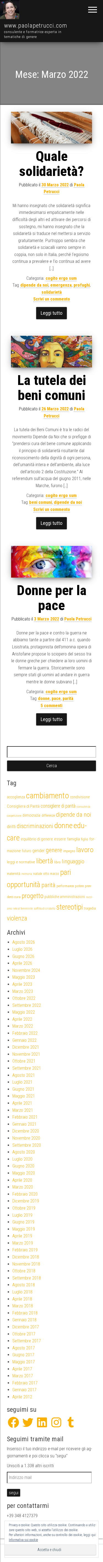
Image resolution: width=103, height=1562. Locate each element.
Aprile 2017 (22, 1369)
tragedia (90, 908)
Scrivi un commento (51, 299)
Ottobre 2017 (23, 1334)
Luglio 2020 (22, 1159)
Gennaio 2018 (24, 1319)
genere (54, 850)
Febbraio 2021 (25, 1117)
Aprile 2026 (22, 963)
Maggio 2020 (23, 1173)
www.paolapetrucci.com (35, 25)
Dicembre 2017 (25, 1326)
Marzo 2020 (22, 1187)
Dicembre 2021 (25, 1047)
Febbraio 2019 (25, 1249)
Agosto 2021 (23, 1075)
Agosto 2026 (23, 942)
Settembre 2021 (26, 1068)
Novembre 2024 (26, 970)
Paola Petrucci (77, 619)
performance (65, 886)
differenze (48, 815)
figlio (84, 839)
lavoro (84, 850)
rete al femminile (23, 908)
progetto (32, 896)
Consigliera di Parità (23, 806)
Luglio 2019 (22, 1215)
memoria (26, 874)
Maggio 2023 (23, 977)
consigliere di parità (58, 806)
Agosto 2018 (23, 1284)
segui (13, 1492)
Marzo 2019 (22, 1243)
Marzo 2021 (22, 1110)
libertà (44, 861)
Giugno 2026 (23, 956)
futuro (26, 851)
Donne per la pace (52, 598)
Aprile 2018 (22, 1299)
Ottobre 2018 (23, 1270)
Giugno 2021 (23, 1089)
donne (44, 698)
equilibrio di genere (37, 839)
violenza (17, 918)
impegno (69, 851)
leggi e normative (21, 862)
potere (79, 886)
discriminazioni (35, 826)
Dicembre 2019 (25, 1201)
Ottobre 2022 (23, 998)
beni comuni (40, 502)
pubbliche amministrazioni (64, 897)
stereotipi (69, 906)
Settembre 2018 (26, 1278)
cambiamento (47, 795)
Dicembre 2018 (25, 1257)
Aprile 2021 (22, 1103)
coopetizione (14, 815)
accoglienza (16, 797)
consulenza (83, 806)
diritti (11, 826)
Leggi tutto (51, 313)
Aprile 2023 (22, 984)
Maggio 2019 (23, 1229)
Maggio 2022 (23, 1012)
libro (57, 862)
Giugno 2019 (23, 1222)
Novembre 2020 (26, 1138)
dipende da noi (34, 285)
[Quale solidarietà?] (51, 127)
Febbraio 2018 (25, 1313)
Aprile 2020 (22, 1180)
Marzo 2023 (22, 991)
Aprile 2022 (22, 1019)
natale (37, 874)
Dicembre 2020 (25, 1131)
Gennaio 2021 (24, 1124)
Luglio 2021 (22, 1082)
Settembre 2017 (26, 1340)
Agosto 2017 (23, 1348)
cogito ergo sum (61, 278)
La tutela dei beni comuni (51, 387)
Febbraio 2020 (25, 1194)
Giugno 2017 (23, 1354)
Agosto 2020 (23, 1152)
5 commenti (51, 705)
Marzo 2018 (22, 1305)
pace (56, 698)
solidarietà (51, 292)
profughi (82, 285)
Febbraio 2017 (25, 1382)
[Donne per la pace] (51, 562)
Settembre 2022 (26, 1005)
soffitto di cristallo (44, 908)
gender (38, 850)
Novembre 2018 (26, 1264)
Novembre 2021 (26, 1054)
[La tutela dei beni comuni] (51, 351)
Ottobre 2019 (23, 1208)
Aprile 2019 (22, 1236)
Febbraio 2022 (25, 1033)
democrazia (31, 815)
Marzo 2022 (22, 1026)
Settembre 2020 (26, 1145)
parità (68, 698)
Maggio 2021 (23, 1096)
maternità (13, 874)
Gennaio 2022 (24, 1040)
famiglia (73, 839)
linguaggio (73, 861)
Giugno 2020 (23, 1166)
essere (60, 839)
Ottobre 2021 (23, 1061)
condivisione (80, 797)
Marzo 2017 (22, 1375)
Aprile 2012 (22, 1396)
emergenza (61, 285)
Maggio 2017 (23, 1361)
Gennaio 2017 (24, 1389)
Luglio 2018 (22, 1292)
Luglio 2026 (22, 949)
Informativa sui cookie (23, 1540)
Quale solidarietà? (51, 163)
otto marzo (51, 874)
